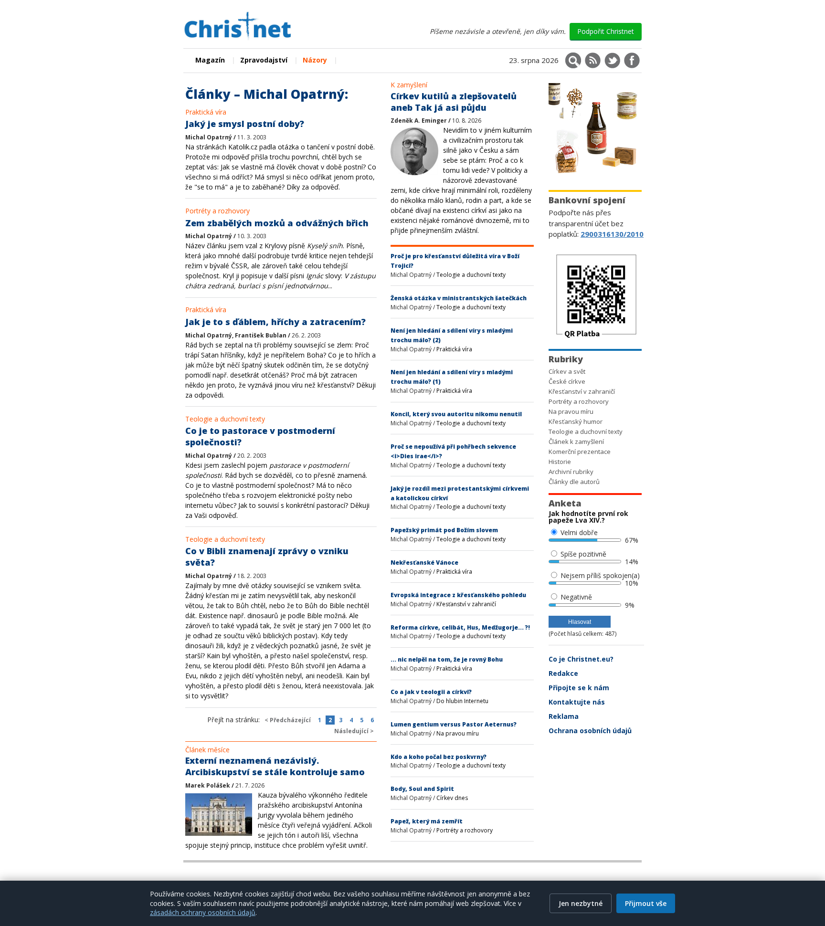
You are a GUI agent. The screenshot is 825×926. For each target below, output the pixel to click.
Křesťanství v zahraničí (466, 604)
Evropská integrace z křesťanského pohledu (458, 595)
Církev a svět (567, 371)
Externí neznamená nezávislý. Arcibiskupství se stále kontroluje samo (275, 766)
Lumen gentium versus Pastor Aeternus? (454, 724)
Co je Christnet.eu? (581, 658)
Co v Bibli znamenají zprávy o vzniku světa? (267, 556)
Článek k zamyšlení (576, 441)
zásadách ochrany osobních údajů (202, 912)
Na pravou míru (457, 733)
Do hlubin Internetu (462, 701)
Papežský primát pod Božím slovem (444, 530)
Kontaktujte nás (577, 701)
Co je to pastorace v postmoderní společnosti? (260, 436)
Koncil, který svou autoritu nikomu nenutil (456, 414)
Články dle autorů (574, 481)
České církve (567, 381)
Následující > (354, 731)
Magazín (210, 59)
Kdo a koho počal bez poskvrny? (439, 757)
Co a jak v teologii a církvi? (431, 692)
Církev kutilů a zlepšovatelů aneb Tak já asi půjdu (454, 101)
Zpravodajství (263, 59)
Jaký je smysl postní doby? (244, 123)
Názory (315, 59)
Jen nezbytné (581, 903)
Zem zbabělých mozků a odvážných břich (277, 223)
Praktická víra (205, 111)
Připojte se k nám (579, 687)
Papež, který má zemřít (427, 821)
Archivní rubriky (571, 471)
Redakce (563, 673)
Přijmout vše (645, 903)
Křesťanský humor (576, 421)
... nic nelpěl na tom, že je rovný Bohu (447, 659)
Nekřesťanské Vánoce (424, 562)
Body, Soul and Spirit (422, 789)
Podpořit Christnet (605, 31)
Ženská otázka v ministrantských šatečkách (459, 298)
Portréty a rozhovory (217, 210)
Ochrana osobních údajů (590, 730)
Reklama (564, 716)
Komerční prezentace (580, 451)
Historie (560, 461)
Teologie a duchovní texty (225, 418)
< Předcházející (287, 720)
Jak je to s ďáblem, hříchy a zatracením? (275, 321)
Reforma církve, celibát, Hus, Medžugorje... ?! (460, 627)
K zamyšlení (409, 84)
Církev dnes (452, 798)
